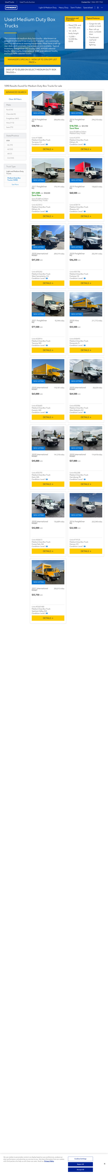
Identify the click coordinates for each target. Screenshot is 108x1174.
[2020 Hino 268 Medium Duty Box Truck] (86, 304)
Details (47, 149)
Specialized (88, 7)
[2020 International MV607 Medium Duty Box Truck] (48, 237)
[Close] (104, 1163)
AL (10, 145)
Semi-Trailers (76, 7)
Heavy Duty (63, 7)
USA (8, 141)
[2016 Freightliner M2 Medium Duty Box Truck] (86, 103)
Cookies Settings (80, 1159)
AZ (10, 149)
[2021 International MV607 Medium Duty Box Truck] (48, 572)
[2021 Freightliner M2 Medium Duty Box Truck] (48, 304)
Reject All (80, 1164)
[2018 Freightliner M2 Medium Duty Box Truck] (48, 103)
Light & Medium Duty (48, 7)
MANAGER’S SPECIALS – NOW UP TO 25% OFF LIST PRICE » (32, 61)
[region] (54, 1164)
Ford (9, 110)
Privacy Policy (49, 1161)
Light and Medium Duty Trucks (15, 172)
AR (9, 154)
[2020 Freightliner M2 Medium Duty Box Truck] (86, 237)
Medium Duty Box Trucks (14, 179)
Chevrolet (11, 114)
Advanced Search (16, 92)
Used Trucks (9, 2)
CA (10, 158)
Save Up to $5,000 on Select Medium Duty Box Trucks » (31, 71)
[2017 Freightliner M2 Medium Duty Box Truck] (48, 170)
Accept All (80, 1170)
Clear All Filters (15, 99)
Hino (10, 123)
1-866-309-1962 (97, 2)
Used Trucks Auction (27, 2)
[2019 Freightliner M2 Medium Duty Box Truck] (86, 170)
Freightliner (12, 118)
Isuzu (9, 127)
